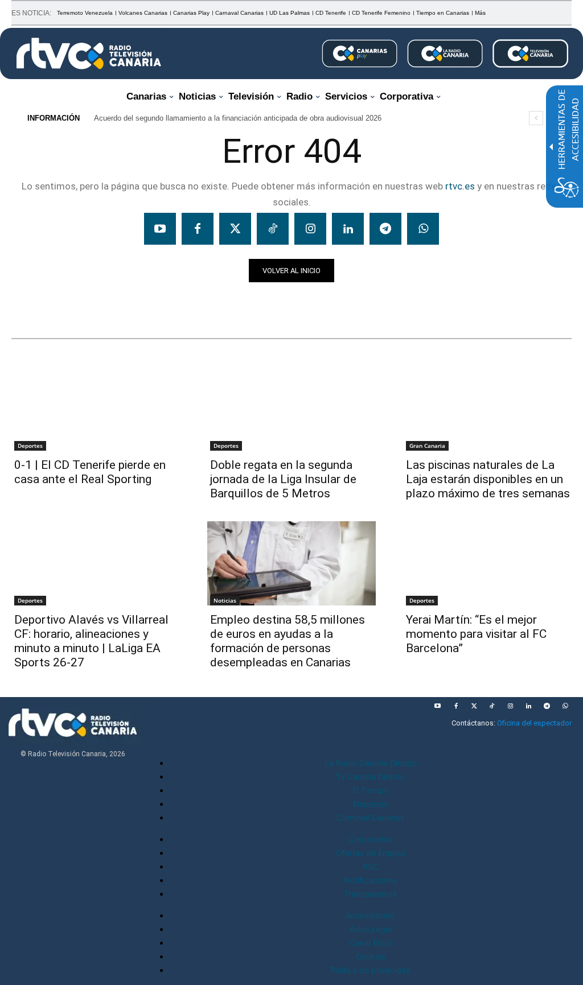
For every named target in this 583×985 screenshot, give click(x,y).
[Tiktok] (273, 229)
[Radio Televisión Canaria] (88, 53)
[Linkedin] (348, 229)
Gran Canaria (427, 446)
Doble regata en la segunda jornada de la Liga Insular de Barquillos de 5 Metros (283, 479)
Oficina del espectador (534, 723)
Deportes (30, 446)
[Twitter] (235, 229)
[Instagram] (310, 229)
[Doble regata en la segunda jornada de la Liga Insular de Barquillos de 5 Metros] (291, 408)
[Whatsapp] (423, 229)
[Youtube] (160, 229)
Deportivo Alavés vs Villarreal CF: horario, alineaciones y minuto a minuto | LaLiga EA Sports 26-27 (91, 641)
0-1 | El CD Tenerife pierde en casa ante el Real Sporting (90, 472)
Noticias (33, 302)
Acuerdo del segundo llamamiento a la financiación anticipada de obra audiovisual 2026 (237, 118)
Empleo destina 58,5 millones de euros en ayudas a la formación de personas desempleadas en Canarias (287, 641)
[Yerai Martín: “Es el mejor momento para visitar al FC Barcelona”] (487, 563)
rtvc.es (460, 186)
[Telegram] (385, 229)
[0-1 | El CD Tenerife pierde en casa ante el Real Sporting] (95, 408)
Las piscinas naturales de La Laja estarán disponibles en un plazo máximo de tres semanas (488, 479)
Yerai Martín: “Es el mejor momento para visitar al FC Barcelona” (476, 634)
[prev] (536, 118)
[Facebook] (198, 229)
